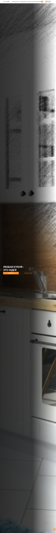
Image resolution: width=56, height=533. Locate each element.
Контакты (40, 1)
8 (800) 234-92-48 (48, 1)
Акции (36, 1)
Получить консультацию (11, 274)
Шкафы (15, 1)
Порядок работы (23, 1)
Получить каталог (28, 274)
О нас (18, 1)
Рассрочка (29, 1)
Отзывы (33, 1)
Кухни (13, 1)
